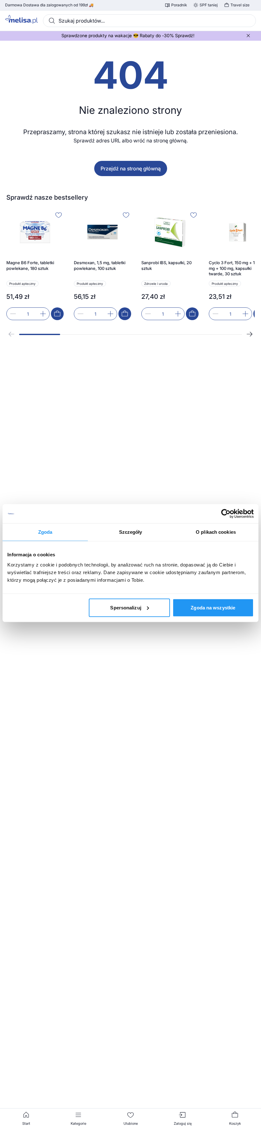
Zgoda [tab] (45, 532)
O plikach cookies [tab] (216, 532)
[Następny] (249, 334)
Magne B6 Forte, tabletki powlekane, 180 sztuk (30, 265)
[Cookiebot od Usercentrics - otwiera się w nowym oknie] (226, 513)
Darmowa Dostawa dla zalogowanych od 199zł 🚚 (49, 5)
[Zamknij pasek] (248, 35)
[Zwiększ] (43, 313)
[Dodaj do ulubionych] (58, 215)
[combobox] (149, 20)
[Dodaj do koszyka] (57, 313)
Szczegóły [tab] (130, 532)
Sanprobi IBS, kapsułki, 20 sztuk (166, 265)
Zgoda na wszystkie (213, 607)
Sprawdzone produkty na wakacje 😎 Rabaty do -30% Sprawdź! (127, 35)
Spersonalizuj (125, 607)
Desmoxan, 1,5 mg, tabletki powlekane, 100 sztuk (99, 265)
